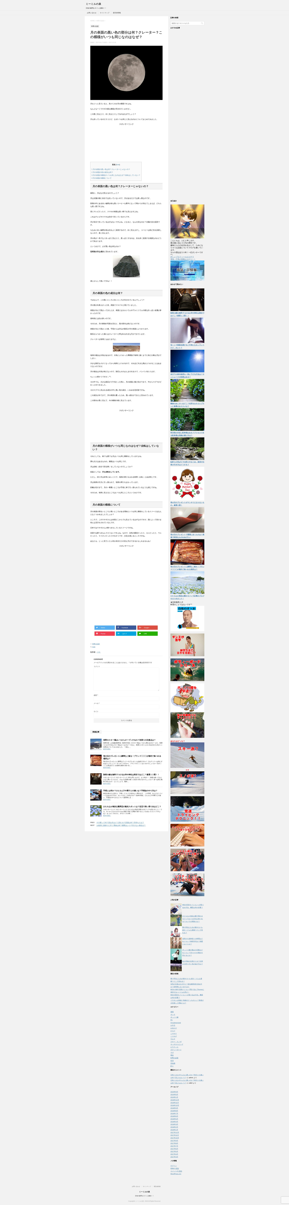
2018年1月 (174, 1130)
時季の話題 (96, 644)
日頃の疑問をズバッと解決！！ (144, 1196)
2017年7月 (174, 1146)
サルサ (172, 1039)
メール (96, 703)
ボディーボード (176, 1050)
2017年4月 (174, 1154)
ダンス (172, 1014)
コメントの (176, 1171)
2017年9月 (174, 1141)
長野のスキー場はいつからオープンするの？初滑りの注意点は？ (129, 740)
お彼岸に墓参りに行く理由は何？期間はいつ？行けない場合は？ (121, 825)
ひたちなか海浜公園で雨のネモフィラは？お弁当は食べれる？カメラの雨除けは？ (192, 918)
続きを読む (107, 749)
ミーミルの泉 (93, 3)
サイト (96, 711)
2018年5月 (174, 1119)
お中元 (172, 1025)
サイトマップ (104, 13)
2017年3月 (174, 1157)
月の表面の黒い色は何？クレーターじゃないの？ (111, 169)
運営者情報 (117, 13)
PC (171, 1020)
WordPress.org (175, 1174)
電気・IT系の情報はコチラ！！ (183, 259)
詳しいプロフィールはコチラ (182, 257)
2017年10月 (174, 1138)
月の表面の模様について (102, 178)
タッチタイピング (176, 1044)
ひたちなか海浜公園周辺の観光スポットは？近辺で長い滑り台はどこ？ (132, 806)
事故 (172, 1055)
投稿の (174, 1168)
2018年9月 (174, 1108)
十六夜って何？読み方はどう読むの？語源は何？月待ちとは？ (120, 823)
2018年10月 (174, 1105)
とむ (98, 652)
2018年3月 (174, 1124)
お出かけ (173, 1028)
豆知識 (172, 1063)
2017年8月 (174, 1143)
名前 (96, 695)
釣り (172, 1066)
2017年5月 (174, 1151)
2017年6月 (174, 1149)
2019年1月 (174, 1097)
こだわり (173, 1033)
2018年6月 (174, 1116)
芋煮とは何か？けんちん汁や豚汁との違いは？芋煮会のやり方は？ (130, 791)
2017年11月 (174, 1135)
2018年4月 (174, 1122)
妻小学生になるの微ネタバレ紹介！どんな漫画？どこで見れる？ (192, 930)
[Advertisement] (126, 139)
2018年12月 (174, 1100)
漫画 (172, 1012)
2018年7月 (174, 1113)
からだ (172, 1031)
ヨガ (172, 1052)
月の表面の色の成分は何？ (102, 172)
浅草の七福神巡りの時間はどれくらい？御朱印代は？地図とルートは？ (192, 941)
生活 (93, 647)
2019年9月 (174, 1092)
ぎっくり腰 (174, 1017)
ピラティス (174, 1047)
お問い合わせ (91, 13)
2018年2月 (174, 1127)
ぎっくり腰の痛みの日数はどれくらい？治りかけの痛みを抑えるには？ (192, 952)
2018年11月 (174, 1103)
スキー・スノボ (176, 1042)
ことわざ (173, 1036)
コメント (97, 666)
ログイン (173, 1166)
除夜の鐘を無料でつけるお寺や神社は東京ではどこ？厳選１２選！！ (131, 775)
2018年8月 (174, 1111)
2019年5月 (174, 1094)
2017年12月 (174, 1132)
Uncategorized (175, 1023)
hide (117, 164)
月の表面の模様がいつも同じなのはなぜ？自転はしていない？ (116, 175)
